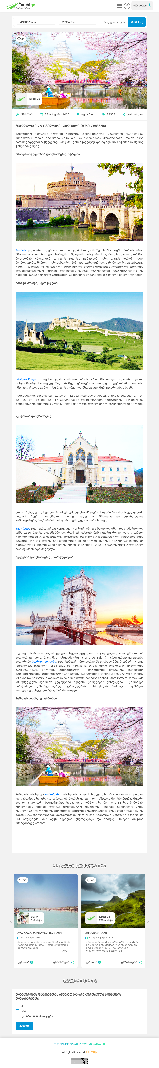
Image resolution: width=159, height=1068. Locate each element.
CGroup (91, 1052)
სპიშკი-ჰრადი (26, 379)
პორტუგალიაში (44, 661)
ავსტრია (87, 114)
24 (22, 38)
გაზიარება (135, 114)
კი (22, 1005)
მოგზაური (140, 5)
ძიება (135, 21)
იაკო (34, 916)
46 (92, 880)
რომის (21, 250)
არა (24, 1011)
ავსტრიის (23, 528)
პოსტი (36, 920)
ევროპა (27, 114)
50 (24, 880)
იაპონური (52, 794)
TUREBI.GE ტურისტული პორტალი (79, 1044)
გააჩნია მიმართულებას (37, 1016)
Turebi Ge (34, 98)
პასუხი (24, 1025)
